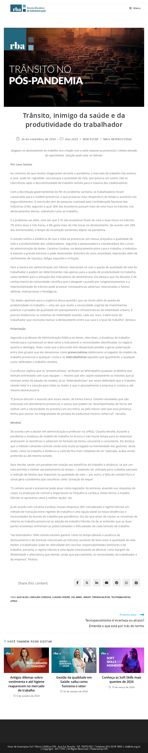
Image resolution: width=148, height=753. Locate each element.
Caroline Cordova (40, 597)
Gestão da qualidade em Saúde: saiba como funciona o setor (74, 681)
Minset (87, 597)
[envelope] (107, 583)
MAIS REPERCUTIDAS (117, 139)
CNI (73, 597)
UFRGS (13, 601)
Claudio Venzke (61, 597)
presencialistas (101, 597)
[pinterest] (117, 583)
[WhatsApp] (126, 583)
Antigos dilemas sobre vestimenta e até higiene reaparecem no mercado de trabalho (26, 683)
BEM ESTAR (90, 139)
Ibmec (79, 597)
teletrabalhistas (120, 597)
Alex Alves (23, 597)
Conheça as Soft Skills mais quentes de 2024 (121, 679)
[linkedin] (97, 583)
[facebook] (77, 583)
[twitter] (87, 583)
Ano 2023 (71, 139)
